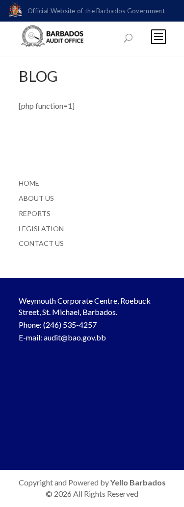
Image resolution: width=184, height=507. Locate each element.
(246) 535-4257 (70, 324)
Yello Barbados (138, 482)
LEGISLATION (41, 228)
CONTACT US (41, 243)
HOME (29, 183)
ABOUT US (36, 198)
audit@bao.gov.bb (75, 337)
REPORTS (35, 213)
